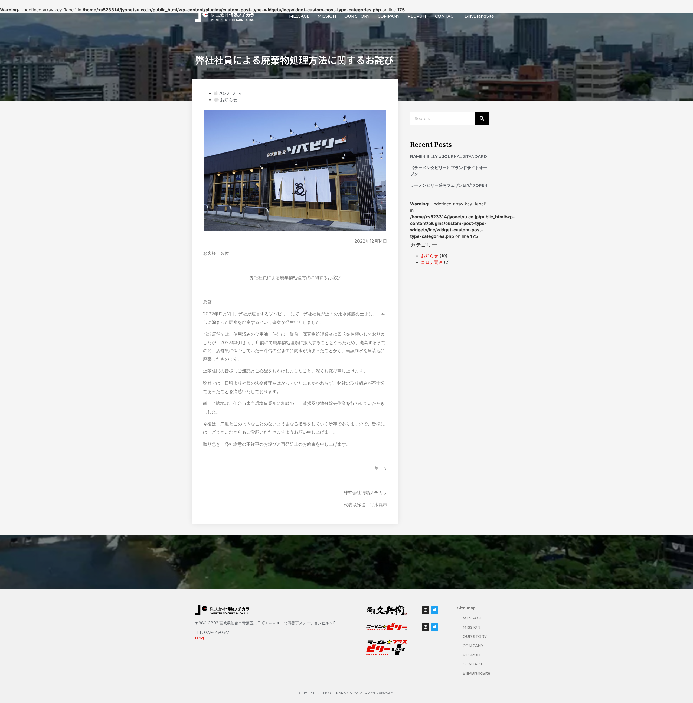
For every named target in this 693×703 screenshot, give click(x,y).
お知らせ (228, 99)
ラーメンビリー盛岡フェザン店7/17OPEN (448, 185)
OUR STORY (357, 16)
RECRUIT (417, 16)
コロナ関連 (432, 262)
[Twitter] (434, 610)
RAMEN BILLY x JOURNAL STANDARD (448, 156)
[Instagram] (425, 610)
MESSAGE (299, 16)
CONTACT (445, 16)
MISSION (327, 16)
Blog (199, 638)
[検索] (482, 118)
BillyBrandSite (479, 16)
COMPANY (389, 16)
